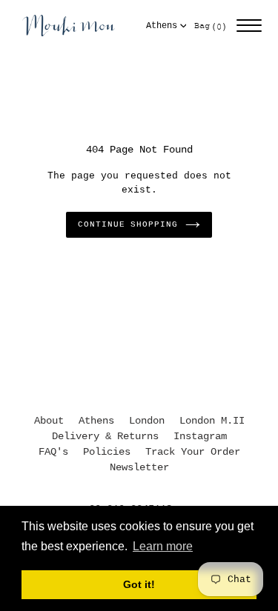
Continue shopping (127, 224)
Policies (106, 452)
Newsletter (139, 467)
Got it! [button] (139, 584)
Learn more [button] (163, 546)
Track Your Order (192, 452)
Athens (161, 26)
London (147, 421)
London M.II (212, 421)
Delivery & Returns (105, 436)
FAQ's (53, 452)
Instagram (200, 436)
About (49, 421)
